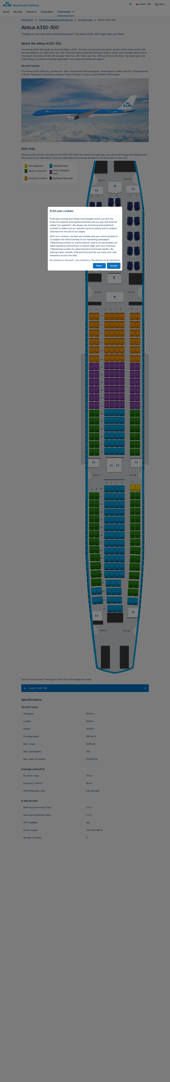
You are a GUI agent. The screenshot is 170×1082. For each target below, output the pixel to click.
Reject (99, 265)
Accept (113, 265)
